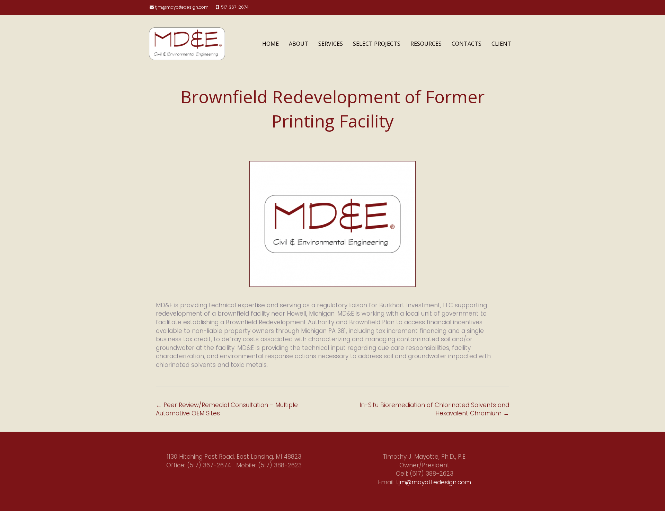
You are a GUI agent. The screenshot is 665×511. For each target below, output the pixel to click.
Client (501, 43)
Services (330, 43)
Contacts (466, 43)
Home (270, 43)
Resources (426, 43)
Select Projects (376, 43)
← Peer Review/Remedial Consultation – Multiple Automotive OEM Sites (227, 409)
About (298, 43)
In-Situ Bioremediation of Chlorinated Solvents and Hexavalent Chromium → (434, 409)
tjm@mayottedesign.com (182, 7)
